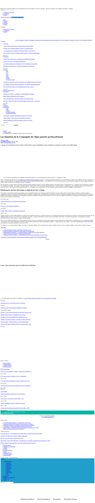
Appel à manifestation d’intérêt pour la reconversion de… (13, 394)
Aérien (7, 77)
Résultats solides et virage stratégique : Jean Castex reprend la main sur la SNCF (18, 443)
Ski (46, 237)
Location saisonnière (10, 112)
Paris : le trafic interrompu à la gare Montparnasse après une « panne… (18, 86)
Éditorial (8, 470)
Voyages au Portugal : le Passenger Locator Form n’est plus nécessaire (18, 231)
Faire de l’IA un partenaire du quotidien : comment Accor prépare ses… (16, 371)
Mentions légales (7, 445)
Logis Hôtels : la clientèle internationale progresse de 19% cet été (17, 115)
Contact (5, 480)
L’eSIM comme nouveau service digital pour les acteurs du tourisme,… (16, 385)
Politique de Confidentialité (9, 446)
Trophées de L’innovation (9, 477)
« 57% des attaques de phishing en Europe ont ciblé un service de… (15, 381)
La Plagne (38, 237)
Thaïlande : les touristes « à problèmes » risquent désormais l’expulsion (18, 94)
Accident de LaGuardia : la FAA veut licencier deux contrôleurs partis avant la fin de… (22, 82)
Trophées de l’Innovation (8, 12)
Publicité (5, 15)
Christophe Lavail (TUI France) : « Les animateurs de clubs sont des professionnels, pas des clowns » (25, 235)
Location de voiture (10, 79)
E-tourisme (5, 105)
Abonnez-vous (6, 478)
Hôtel (7, 109)
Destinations (6, 91)
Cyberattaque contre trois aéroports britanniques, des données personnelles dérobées (21, 84)
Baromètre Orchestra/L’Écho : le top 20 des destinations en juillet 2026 (18, 66)
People (7, 475)
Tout (7, 71)
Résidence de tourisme (11, 113)
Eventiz (5, 451)
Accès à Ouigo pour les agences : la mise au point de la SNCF (17, 233)
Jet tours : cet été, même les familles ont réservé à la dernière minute (18, 48)
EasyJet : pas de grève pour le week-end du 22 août (12, 438)
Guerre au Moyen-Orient (8, 90)
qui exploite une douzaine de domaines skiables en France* (31, 179)
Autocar (8, 78)
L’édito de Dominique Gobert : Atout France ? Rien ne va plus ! (17, 230)
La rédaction (6, 13)
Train (7, 76)
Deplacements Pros (7, 452)
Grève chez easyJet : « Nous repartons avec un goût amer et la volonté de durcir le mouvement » (22, 433)
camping (8, 110)
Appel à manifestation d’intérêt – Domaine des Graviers (13, 403)
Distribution (6, 56)
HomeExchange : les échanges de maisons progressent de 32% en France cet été (20, 427)
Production (5, 43)
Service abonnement (7, 450)
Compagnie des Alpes (5, 237)
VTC (7, 72)
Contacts (5, 447)
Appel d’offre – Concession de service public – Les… (12, 398)
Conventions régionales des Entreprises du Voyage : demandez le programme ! (20, 63)
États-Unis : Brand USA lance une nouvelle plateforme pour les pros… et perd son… (22, 101)
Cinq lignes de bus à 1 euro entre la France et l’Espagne (13, 303)
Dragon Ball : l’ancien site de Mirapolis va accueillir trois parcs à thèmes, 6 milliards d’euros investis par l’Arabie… (26, 440)
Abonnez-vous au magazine (17, 17)
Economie (8, 462)
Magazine (5, 476)
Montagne (43, 237)
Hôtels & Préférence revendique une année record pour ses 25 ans (17, 120)
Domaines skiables (24, 237)
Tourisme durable (4, 140)
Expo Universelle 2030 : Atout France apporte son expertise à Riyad (18, 98)
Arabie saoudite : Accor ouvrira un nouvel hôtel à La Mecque (16, 118)
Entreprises (30, 237)
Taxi (7, 73)
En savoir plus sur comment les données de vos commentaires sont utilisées (39, 298)
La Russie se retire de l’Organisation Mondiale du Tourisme (14, 307)
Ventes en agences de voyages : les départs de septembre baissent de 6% (19, 59)
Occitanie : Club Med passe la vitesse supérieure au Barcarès (14, 436)
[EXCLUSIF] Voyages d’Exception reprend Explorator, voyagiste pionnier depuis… (21, 53)
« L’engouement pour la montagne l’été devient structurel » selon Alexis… (19, 50)
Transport (5, 69)
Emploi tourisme (7, 455)
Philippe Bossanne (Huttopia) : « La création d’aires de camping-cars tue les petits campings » (23, 232)
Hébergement (6, 107)
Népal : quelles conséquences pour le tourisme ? (13, 96)
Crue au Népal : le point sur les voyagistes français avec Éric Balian (18, 46)
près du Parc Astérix (88, 220)
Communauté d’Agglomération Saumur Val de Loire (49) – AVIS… (15, 408)
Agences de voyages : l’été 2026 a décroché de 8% (14, 61)
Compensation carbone (15, 237)
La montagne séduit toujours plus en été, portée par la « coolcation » (18, 424)
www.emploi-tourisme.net (7, 413)
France (4, 104)
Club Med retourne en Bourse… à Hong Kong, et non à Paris (16, 422)
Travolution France (7, 454)
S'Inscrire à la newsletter (6, 17)
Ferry (7, 74)
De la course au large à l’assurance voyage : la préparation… (14, 376)
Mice (7, 473)
